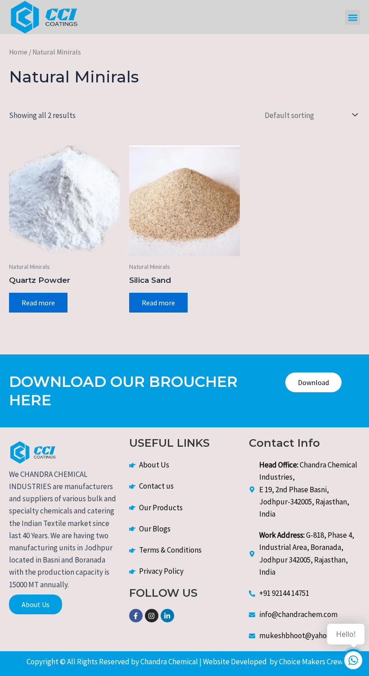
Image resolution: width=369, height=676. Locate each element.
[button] (352, 17)
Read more (38, 302)
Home (18, 52)
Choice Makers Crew (310, 662)
